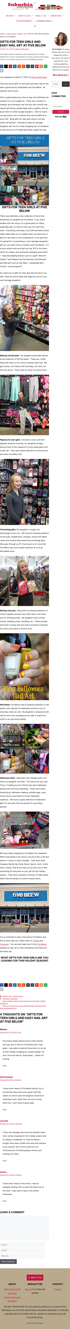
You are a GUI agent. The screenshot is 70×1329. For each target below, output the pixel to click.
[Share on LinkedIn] (15, 66)
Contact (57, 1289)
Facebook (4, 944)
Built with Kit (60, 116)
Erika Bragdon (6, 1077)
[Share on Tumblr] (32, 66)
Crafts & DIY (24, 16)
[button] (35, 26)
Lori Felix (4, 1121)
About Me (12, 1293)
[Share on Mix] (41, 66)
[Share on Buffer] (28, 66)
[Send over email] (45, 66)
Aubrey (3, 1172)
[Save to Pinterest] (10, 66)
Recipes (10, 16)
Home (2, 34)
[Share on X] (6, 66)
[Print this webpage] (1, 70)
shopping (6, 999)
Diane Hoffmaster (39, 77)
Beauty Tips (22, 34)
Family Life (40, 16)
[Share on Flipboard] (37, 66)
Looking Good (44, 21)
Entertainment (24, 21)
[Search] (66, 84)
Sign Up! (28, 1289)
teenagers (14, 999)
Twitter (36, 941)
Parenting (56, 16)
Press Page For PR (12, 1289)
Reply (5, 1066)
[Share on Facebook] (1, 66)
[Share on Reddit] (19, 66)
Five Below (42, 944)
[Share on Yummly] (23, 66)
